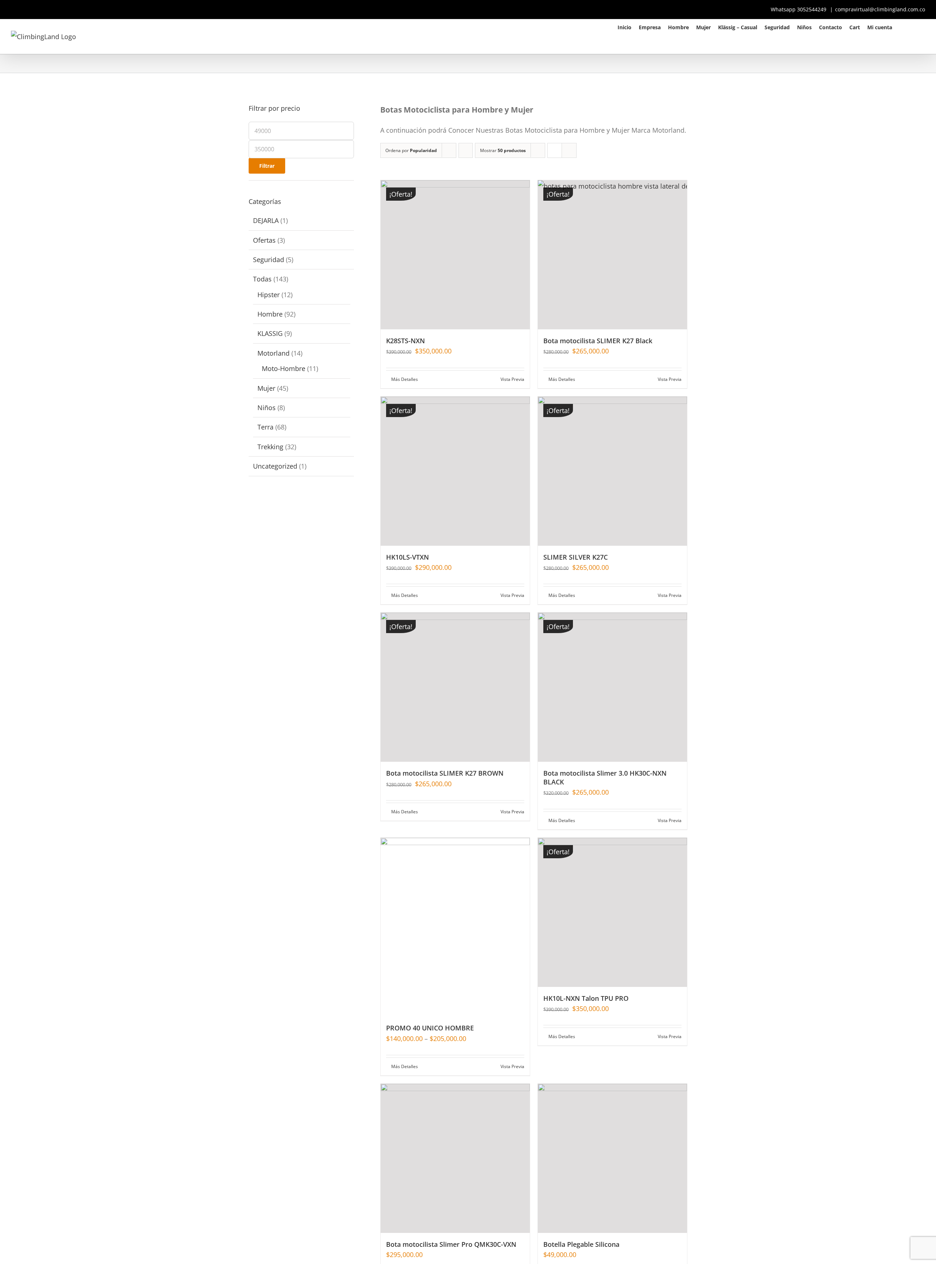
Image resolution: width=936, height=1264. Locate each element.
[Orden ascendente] (465, 150)
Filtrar (267, 165)
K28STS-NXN (405, 340)
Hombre (270, 314)
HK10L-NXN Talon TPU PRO (586, 998)
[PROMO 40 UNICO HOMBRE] (455, 927)
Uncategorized (275, 466)
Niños (266, 407)
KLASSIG (270, 333)
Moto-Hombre (283, 368)
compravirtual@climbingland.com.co (880, 9)
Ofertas (264, 240)
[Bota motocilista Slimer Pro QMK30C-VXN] (455, 1158)
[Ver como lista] (569, 150)
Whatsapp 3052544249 (799, 9)
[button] (916, 26)
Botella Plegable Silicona (581, 1244)
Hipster (268, 294)
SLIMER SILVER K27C (575, 557)
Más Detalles (404, 379)
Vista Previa (512, 379)
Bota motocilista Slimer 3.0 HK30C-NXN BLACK (605, 777)
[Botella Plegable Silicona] (612, 1158)
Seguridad (268, 259)
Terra (265, 427)
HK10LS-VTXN (407, 557)
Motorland (273, 353)
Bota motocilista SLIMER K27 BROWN (444, 773)
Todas (262, 279)
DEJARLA (266, 220)
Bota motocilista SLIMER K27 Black (597, 340)
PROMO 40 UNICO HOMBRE (430, 1027)
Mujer (266, 388)
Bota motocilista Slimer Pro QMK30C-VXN (451, 1244)
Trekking (270, 446)
